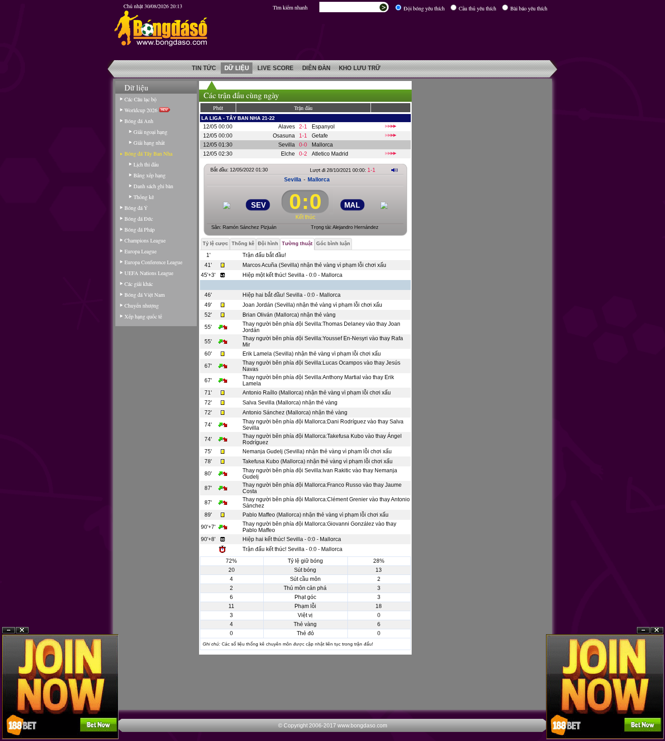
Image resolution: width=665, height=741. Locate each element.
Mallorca (322, 145)
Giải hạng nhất (149, 142)
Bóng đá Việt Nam (144, 294)
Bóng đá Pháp (139, 229)
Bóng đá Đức (138, 218)
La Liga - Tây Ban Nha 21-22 (238, 118)
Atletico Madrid (330, 154)
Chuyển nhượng (141, 305)
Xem (643, 719)
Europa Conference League (153, 262)
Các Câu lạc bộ (140, 99)
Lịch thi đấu (146, 164)
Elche (288, 154)
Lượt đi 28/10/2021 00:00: (342, 170)
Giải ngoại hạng (150, 131)
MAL (352, 205)
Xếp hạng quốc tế (143, 316)
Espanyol (323, 127)
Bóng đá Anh (138, 120)
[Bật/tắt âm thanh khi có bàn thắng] (394, 170)
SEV (258, 205)
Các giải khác (138, 283)
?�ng (657, 719)
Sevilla (286, 145)
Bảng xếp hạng (149, 175)
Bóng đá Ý (136, 207)
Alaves (286, 127)
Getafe (320, 136)
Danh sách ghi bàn (153, 186)
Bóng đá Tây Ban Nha (148, 153)
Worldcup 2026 (141, 110)
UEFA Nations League (148, 272)
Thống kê (143, 196)
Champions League (145, 240)
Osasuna (284, 136)
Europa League (140, 251)
